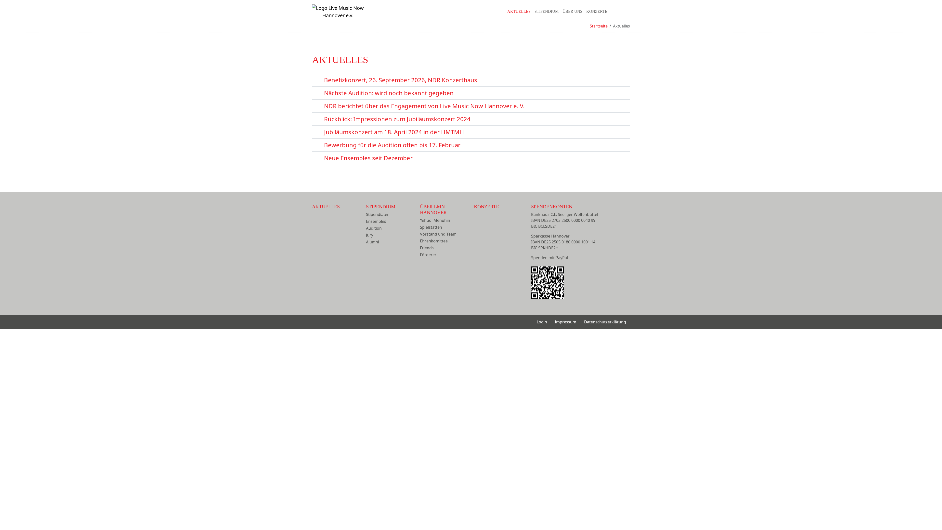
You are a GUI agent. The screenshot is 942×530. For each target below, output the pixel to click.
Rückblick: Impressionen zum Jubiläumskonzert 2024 (397, 119)
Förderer (428, 254)
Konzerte (596, 11)
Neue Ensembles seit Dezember (368, 158)
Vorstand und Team (438, 234)
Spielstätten (431, 227)
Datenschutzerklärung (605, 322)
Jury (369, 235)
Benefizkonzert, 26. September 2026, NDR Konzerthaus (400, 80)
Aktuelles (519, 11)
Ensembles (376, 221)
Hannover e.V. (337, 15)
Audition (374, 228)
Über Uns (572, 11)
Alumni (372, 242)
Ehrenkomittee (434, 241)
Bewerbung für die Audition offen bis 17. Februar (392, 145)
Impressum (565, 322)
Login (542, 322)
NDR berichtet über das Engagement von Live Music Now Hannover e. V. (424, 106)
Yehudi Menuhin (435, 220)
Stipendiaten (378, 214)
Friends (427, 248)
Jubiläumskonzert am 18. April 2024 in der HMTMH (394, 132)
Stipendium (547, 11)
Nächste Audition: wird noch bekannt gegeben (389, 93)
